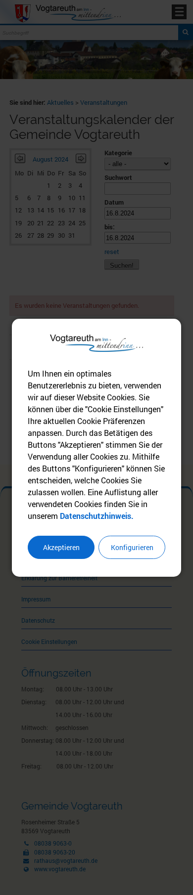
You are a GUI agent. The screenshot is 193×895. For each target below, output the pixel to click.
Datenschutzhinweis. (97, 516)
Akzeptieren (61, 547)
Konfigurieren (132, 547)
